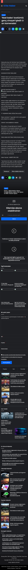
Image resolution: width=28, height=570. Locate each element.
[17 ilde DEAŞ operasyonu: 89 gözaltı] (7, 276)
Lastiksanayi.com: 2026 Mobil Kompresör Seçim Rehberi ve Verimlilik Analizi (21, 415)
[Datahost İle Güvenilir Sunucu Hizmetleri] (21, 431)
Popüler (5, 369)
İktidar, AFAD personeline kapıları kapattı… (17, 393)
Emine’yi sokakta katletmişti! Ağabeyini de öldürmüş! (20, 285)
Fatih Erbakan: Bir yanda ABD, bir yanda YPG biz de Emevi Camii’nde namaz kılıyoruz (18, 381)
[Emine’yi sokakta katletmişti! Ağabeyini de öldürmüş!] (21, 276)
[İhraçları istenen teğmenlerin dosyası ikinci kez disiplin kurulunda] (5, 375)
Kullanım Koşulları (11, 568)
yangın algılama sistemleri (14, 562)
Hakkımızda (3, 566)
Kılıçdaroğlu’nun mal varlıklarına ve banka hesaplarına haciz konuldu (17, 401)
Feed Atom (24, 556)
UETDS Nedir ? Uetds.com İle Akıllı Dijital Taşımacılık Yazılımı (6, 423)
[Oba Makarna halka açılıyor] (5, 388)
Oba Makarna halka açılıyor (17, 386)
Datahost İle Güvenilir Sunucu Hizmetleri (20, 437)
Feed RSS (19, 556)
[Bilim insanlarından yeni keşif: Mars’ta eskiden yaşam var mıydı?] (5, 481)
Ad (2, 336)
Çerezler (21, 566)
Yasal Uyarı (18, 568)
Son (14, 369)
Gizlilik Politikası (14, 566)
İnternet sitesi (4, 348)
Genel (9, 11)
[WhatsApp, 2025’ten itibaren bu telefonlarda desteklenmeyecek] (5, 494)
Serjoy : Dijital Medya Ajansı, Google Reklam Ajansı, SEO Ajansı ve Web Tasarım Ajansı (13, 192)
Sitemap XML (4, 556)
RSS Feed (10, 556)
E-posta (3, 342)
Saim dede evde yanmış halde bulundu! (7, 303)
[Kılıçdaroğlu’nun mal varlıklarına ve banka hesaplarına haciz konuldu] (5, 401)
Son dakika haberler (18, 171)
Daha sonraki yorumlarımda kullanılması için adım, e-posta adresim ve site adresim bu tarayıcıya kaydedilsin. (13, 357)
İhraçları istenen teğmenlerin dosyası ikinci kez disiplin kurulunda (18, 375)
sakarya (7, 171)
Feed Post (14, 558)
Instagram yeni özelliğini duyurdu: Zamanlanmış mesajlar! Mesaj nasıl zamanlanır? (16, 488)
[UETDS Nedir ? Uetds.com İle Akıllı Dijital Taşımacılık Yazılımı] (7, 415)
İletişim (8, 566)
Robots (14, 556)
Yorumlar (22, 369)
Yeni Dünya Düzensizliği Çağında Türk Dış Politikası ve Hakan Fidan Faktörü (6, 431)
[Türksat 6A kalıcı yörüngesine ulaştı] (5, 474)
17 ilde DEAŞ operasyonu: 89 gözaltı (7, 284)
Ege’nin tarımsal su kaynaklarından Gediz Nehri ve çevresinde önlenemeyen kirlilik (20, 304)
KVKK (25, 566)
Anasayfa (4, 11)
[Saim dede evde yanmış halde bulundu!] (7, 295)
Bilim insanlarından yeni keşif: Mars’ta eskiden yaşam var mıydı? (17, 480)
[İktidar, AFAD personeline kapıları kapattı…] (5, 395)
